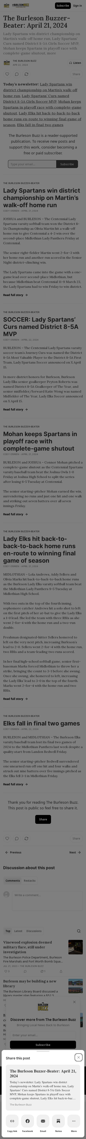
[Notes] (58, 1121)
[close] (78, 1057)
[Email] (43, 1121)
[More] (73, 1121)
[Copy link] (12, 1121)
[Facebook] (27, 1121)
